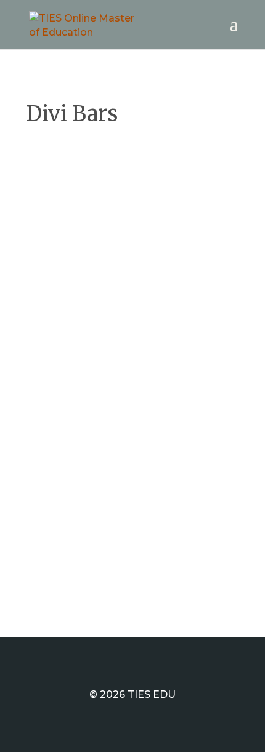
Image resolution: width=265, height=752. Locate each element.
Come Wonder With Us (109, 194)
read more (65, 383)
